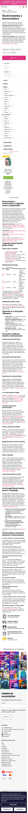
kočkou (10, 225)
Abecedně (13, 52)
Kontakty (3, 746)
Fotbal (7, 93)
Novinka (7, 67)
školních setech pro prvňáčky (9, 43)
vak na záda (20, 434)
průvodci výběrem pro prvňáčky (12, 485)
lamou (20, 224)
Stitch (6, 133)
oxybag (6, 733)
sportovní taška (9, 435)
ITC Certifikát (8, 76)
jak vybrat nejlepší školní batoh (12, 483)
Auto (6, 89)
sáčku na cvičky (19, 400)
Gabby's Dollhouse (10, 95)
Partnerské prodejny (6, 766)
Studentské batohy (10, 260)
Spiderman (8, 131)
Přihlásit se (7, 717)
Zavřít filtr (13, 58)
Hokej (6, 104)
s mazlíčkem (13, 227)
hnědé (23, 230)
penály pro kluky (6, 418)
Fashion (7, 136)
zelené (11, 230)
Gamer (7, 97)
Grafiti (7, 99)
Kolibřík (7, 108)
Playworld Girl (8, 129)
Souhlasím (20, 809)
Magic (6, 116)
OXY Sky (3, 274)
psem (18, 225)
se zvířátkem (21, 227)
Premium (22, 294)
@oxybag (6, 736)
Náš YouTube (7, 734)
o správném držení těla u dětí (14, 388)
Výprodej (7, 72)
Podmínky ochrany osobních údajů (10, 755)
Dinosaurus (8, 91)
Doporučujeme (6, 49)
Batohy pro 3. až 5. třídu (11, 257)
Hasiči (6, 102)
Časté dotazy (5, 750)
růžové (19, 230)
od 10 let (7, 235)
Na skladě (7, 63)
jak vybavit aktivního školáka (12, 437)
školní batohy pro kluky (11, 241)
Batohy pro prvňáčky (10, 254)
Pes (6, 125)
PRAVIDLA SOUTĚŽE (6, 762)
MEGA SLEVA (8, 74)
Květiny (7, 112)
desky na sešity (18, 395)
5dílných (14, 306)
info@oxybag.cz (8, 727)
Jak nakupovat (5, 752)
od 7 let (15, 234)
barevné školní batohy (8, 232)
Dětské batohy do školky (11, 251)
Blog (2, 743)
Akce (6, 65)
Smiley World (8, 138)
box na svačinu (6, 397)
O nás (3, 745)
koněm (22, 225)
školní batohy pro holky (18, 239)
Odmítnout (7, 809)
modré (15, 230)
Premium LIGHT (9, 295)
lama (18, 348)
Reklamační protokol (6, 759)
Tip (6, 69)
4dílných (9, 306)
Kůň (6, 110)
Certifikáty (4, 748)
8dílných (22, 306)
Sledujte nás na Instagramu (15, 649)
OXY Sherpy (4, 281)
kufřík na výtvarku (18, 398)
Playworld (7, 127)
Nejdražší (19, 49)
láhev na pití (14, 397)
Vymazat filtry (13, 151)
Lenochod (8, 114)
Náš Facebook (7, 731)
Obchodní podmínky (6, 753)
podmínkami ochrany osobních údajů (13, 711)
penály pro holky (19, 416)
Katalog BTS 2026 (5, 764)
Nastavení (13, 804)
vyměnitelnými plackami (8, 471)
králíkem (14, 225)
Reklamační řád (5, 757)
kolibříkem (5, 225)
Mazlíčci (7, 119)
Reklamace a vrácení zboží (8, 760)
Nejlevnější (12, 49)
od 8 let (20, 234)
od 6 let (11, 234)
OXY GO (3, 287)
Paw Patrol (8, 123)
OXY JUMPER (15, 291)
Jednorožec (8, 106)
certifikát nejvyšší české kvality (10, 506)
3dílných (4, 306)
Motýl (6, 121)
